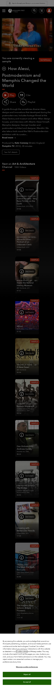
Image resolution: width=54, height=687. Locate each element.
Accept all (27, 682)
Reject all (27, 674)
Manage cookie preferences (27, 667)
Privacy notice (36, 651)
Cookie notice (21, 651)
